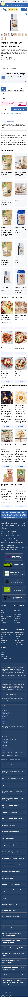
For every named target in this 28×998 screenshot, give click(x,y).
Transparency (4, 656)
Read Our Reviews (19, 640)
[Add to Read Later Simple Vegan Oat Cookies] (26, 302)
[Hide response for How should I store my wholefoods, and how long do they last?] (25, 845)
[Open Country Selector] (15, 1)
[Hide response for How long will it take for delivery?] (25, 916)
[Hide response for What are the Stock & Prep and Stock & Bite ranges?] (25, 799)
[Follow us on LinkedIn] (10, 996)
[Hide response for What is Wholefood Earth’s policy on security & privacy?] (25, 961)
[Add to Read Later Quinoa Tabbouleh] (26, 333)
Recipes (2, 654)
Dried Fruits (3, 618)
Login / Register (23, 1)
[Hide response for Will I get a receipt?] (25, 928)
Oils (14, 612)
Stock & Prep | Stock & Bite (7, 632)
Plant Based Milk (17, 616)
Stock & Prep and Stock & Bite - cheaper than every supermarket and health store (12, 4)
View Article (6, 426)
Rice (2, 614)
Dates (2, 624)
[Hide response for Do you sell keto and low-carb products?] (25, 858)
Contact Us (17, 636)
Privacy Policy (18, 642)
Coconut (2, 620)
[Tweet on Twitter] (4, 996)
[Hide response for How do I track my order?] (25, 922)
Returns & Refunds (19, 634)
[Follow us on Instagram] (7, 996)
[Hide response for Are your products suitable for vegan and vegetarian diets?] (25, 838)
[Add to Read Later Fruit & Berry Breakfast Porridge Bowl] (12, 302)
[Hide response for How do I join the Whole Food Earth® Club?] (25, 792)
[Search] (16, 9)
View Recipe (6, 328)
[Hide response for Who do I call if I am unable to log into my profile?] (25, 954)
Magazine (3, 652)
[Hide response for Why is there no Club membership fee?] (25, 778)
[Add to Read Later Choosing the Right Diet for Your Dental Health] (12, 471)
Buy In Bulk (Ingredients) (6, 658)
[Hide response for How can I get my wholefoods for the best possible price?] (25, 852)
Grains (2, 612)
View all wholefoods (5, 627)
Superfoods (3, 622)
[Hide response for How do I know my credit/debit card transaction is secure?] (25, 878)
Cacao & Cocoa (17, 614)
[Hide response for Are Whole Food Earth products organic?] (25, 806)
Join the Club (21, 103)
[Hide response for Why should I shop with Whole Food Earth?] (25, 765)
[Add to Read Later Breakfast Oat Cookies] (12, 333)
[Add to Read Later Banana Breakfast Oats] (26, 358)
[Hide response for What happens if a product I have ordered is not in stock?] (25, 941)
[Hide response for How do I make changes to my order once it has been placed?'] (25, 934)
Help (3, 1)
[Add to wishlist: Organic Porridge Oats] (26, 14)
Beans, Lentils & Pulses (6, 616)
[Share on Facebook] (2, 996)
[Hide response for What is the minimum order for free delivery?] (25, 898)
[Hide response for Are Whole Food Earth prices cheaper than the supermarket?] (25, 819)
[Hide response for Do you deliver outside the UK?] (25, 831)
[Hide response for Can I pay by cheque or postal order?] (25, 884)
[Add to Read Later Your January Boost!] (12, 392)
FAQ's (16, 638)
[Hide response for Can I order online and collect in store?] (25, 975)
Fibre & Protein (4, 640)
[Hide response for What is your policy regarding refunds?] (25, 948)
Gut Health (3, 642)
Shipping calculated (11, 113)
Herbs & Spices (16, 610)
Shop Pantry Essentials (7, 129)
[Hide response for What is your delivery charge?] (25, 904)
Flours (14, 608)
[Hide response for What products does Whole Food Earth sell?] (25, 785)
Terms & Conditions (19, 644)
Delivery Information (19, 632)
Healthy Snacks (17, 618)
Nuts (2, 608)
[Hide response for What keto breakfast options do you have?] (25, 865)
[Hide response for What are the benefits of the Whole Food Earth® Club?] (25, 772)
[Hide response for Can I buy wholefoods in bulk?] (25, 812)
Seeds (2, 610)
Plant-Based (3, 636)
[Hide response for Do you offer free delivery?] (25, 825)
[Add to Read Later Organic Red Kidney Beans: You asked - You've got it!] (26, 471)
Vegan (2, 638)
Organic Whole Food (5, 634)
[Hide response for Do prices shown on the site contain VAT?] (25, 891)
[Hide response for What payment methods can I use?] (25, 871)
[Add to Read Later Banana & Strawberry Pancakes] (12, 358)
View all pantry (16, 622)
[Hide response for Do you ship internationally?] (25, 910)
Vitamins (15, 620)
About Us (3, 650)
